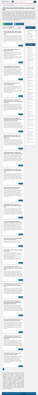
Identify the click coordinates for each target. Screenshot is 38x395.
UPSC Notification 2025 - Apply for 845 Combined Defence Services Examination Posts (13, 32)
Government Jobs (30, 30)
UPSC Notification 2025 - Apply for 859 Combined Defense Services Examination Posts (13, 170)
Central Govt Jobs (30, 39)
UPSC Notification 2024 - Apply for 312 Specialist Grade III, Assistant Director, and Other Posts (13, 337)
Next (7, 369)
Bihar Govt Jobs (30, 59)
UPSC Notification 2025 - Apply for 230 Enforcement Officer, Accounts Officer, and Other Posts (13, 101)
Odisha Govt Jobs (30, 114)
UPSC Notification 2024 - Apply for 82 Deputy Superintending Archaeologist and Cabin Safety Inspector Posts (13, 302)
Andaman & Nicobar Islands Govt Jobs (30, 49)
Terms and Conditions (11, 393)
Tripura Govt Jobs (30, 131)
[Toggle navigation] (13, 1)
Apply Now (21, 45)
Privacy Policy (18, 393)
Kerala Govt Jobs (30, 92)
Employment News (30, 40)
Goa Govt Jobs (30, 74)
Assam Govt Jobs (30, 57)
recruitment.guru (29, 393)
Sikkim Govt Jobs (30, 123)
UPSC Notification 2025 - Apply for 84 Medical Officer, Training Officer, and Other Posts (13, 206)
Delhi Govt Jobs (30, 72)
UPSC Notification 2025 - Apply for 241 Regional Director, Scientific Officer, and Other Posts (12, 137)
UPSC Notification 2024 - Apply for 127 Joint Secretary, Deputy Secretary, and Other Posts (13, 285)
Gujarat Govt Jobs (30, 75)
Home (4, 5)
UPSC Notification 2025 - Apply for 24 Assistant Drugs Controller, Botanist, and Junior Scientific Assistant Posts (12, 119)
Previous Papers (30, 36)
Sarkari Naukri (30, 37)
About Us (4, 393)
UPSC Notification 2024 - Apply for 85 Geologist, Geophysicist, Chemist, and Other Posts (13, 268)
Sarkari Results (30, 34)
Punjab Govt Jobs (30, 119)
